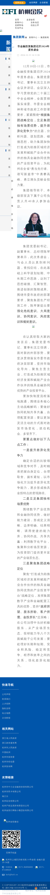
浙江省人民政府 (9, 738)
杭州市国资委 (8, 757)
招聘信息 (19, 3)
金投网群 (33, 3)
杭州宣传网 (7, 766)
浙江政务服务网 (9, 743)
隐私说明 (6, 708)
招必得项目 (11, 182)
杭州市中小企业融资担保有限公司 (17, 787)
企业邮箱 (44, 3)
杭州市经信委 (8, 762)
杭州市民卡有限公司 (11, 792)
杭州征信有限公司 (10, 801)
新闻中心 (33, 37)
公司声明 (6, 694)
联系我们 (6, 699)
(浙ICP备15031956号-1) (16, 888)
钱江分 (5, 796)
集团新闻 (45, 37)
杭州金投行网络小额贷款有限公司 (17, 810)
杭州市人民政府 (9, 748)
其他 (11, 221)
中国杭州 (6, 752)
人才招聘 (6, 704)
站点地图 (6, 713)
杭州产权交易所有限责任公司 (15, 806)
